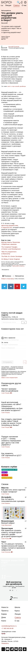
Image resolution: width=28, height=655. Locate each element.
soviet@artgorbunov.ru (9, 626)
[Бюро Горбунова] (6, 2)
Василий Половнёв (14, 46)
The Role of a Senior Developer (11, 256)
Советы (16, 5)
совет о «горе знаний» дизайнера (16, 86)
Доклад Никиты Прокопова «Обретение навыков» (10, 243)
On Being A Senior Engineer (10, 259)
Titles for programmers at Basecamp (8, 253)
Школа (17, 607)
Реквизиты (5, 643)
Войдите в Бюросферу (7, 278)
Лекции (8, 5)
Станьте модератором (11, 377)
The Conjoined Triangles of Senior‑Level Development (11, 248)
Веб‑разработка (5, 269)
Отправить (7, 362)
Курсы (17, 611)
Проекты (4, 611)
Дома (3, 617)
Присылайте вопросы (18, 266)
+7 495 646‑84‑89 (7, 628)
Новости (4, 607)
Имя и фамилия (9, 338)
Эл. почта (4, 342)
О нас (24, 5)
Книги (3, 621)
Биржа (4, 614)
